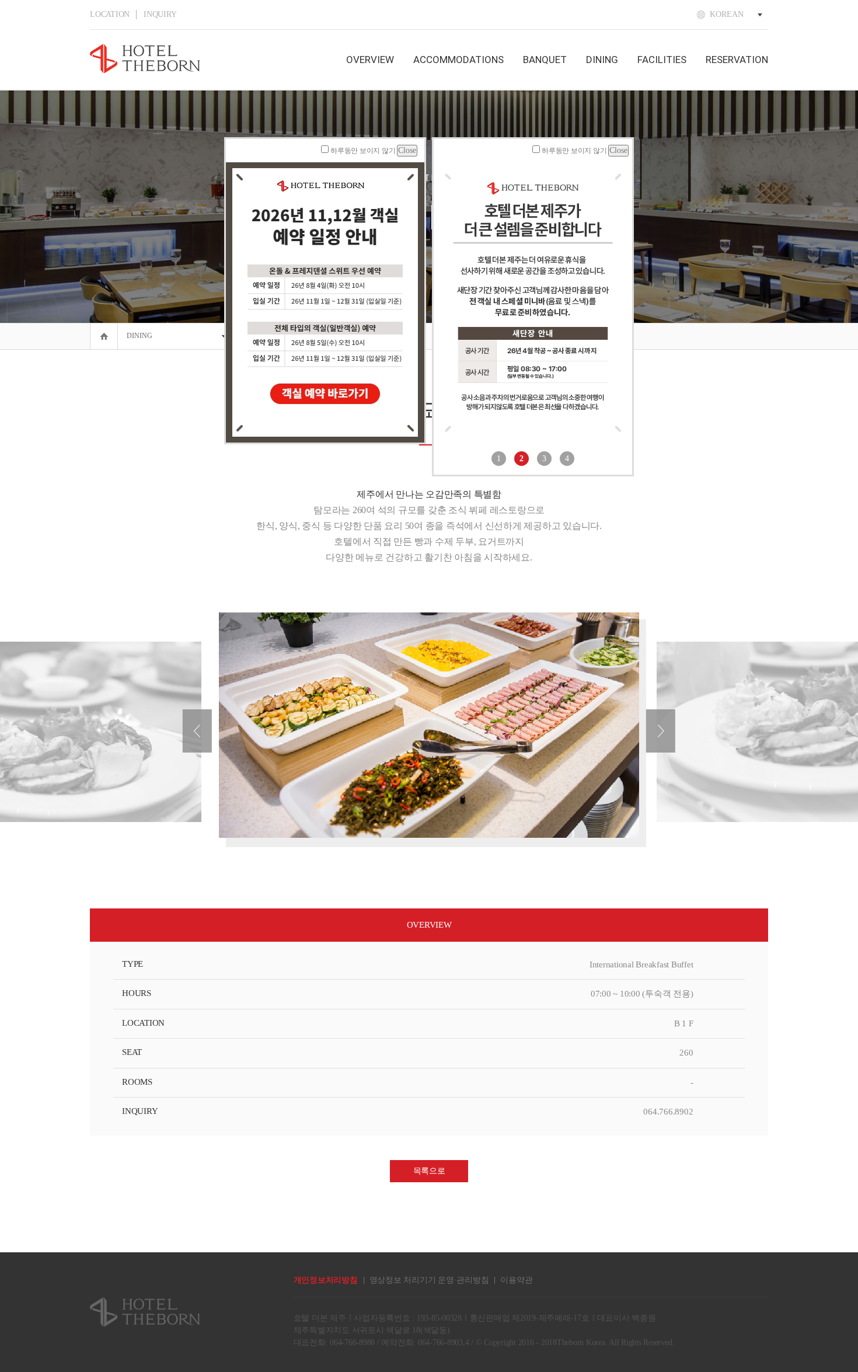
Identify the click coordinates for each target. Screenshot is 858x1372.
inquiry (160, 14)
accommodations (458, 59)
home (100, 327)
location (110, 14)
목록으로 (429, 1170)
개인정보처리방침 (326, 1280)
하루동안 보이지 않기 (363, 151)
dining (602, 59)
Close (407, 150)
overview (370, 59)
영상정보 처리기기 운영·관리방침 (429, 1280)
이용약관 (516, 1280)
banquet (545, 59)
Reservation (737, 59)
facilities (661, 59)
